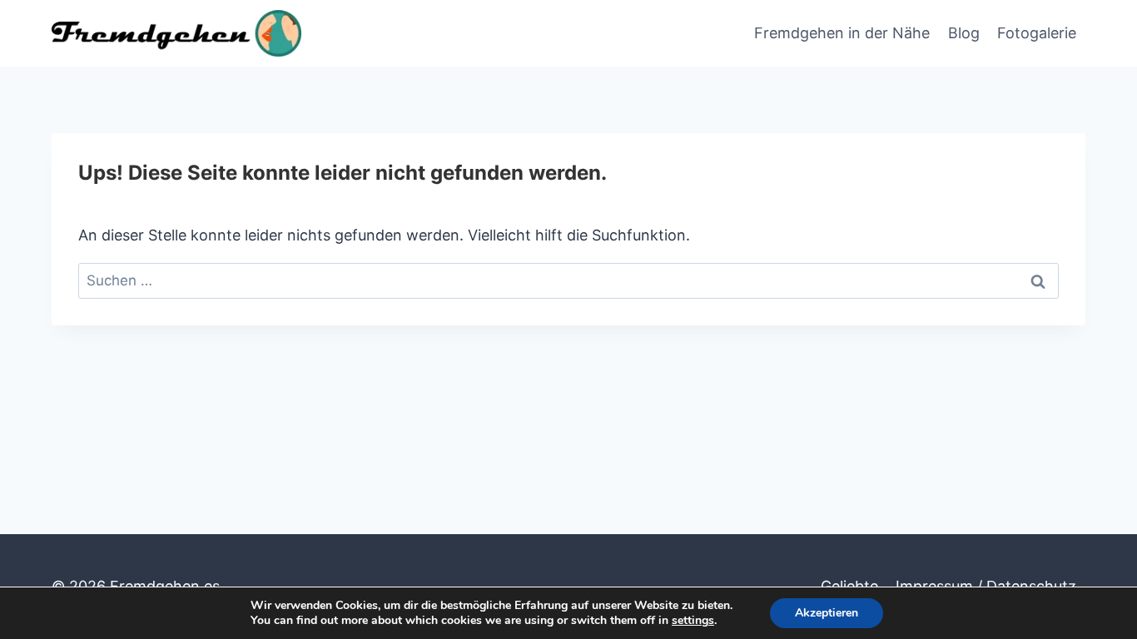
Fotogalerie (1036, 33)
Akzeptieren (826, 613)
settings (693, 620)
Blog (964, 33)
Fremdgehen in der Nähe (842, 33)
